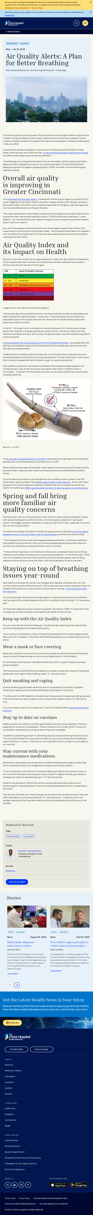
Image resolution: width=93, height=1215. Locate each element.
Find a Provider (41, 1049)
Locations (9, 1082)
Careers (9, 1094)
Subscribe (15, 1023)
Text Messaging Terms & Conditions (53, 1204)
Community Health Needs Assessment (20, 1204)
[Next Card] (17, 985)
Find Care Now (11, 1140)
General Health (13, 836)
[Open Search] (76, 23)
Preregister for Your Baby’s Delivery (21, 1163)
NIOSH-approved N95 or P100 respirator (54, 482)
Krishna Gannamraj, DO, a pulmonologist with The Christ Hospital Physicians (36, 343)
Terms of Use (37, 8)
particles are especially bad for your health (27, 459)
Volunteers (10, 1076)
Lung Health (29, 836)
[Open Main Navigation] (85, 23)
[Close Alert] (90, 2)
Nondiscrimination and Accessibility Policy (50, 1198)
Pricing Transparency (15, 1169)
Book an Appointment (15, 1152)
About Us (9, 1064)
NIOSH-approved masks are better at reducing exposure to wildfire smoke (56, 488)
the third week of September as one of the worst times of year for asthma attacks (45, 533)
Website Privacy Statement (17, 8)
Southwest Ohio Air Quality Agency (22, 199)
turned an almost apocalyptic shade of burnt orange (65, 153)
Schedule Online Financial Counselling (23, 1157)
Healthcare (10, 1108)
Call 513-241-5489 (17, 882)
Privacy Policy (24, 1198)
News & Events (14, 31)
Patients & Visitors (13, 1070)
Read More (10, 15)
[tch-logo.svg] (15, 23)
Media (7, 1125)
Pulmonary (10, 871)
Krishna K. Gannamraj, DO (29, 851)
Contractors (10, 1120)
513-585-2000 (16, 1049)
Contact (8, 1088)
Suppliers (9, 1114)
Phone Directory (12, 1146)
